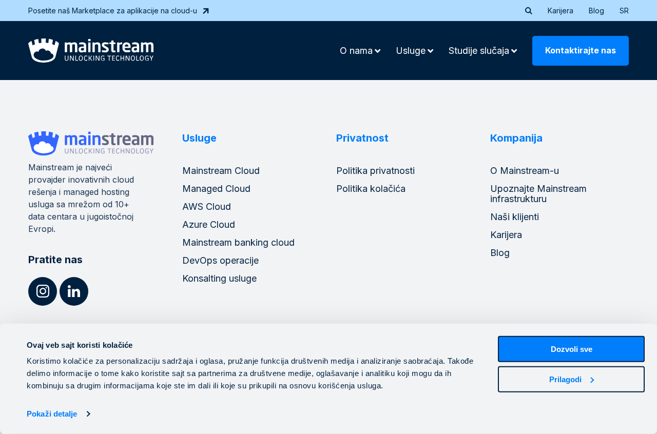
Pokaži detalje (52, 413)
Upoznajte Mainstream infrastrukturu (538, 193)
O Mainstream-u (524, 170)
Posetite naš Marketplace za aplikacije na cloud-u (112, 10)
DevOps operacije (220, 260)
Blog (596, 10)
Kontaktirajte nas (580, 50)
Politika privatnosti (375, 170)
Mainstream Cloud (221, 170)
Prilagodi (565, 378)
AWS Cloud (206, 206)
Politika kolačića (370, 188)
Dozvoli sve (571, 349)
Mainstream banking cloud (238, 242)
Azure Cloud (208, 224)
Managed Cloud (216, 188)
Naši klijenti (514, 216)
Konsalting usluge (219, 278)
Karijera (560, 10)
